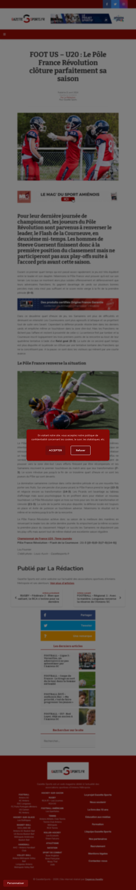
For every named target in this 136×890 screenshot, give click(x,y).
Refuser (80, 450)
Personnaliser (15, 883)
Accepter (55, 450)
